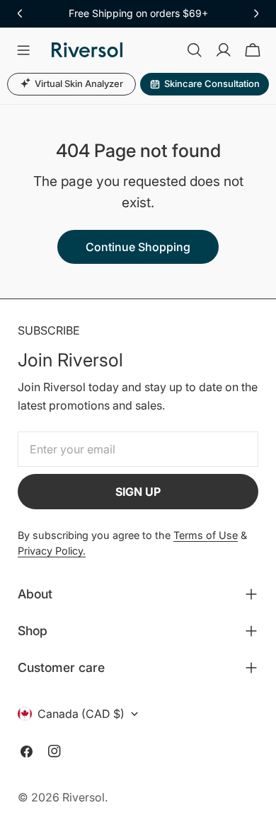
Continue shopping (138, 247)
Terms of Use (205, 535)
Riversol (83, 797)
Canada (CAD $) (81, 714)
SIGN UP (138, 492)
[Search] (194, 50)
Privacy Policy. (52, 551)
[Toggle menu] (23, 50)
